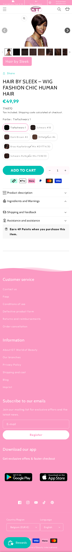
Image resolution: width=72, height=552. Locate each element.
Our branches (12, 357)
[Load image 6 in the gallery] (49, 52)
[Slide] (4, 30)
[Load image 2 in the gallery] (16, 52)
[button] (59, 9)
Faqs (6, 296)
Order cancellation (15, 326)
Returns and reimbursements (22, 319)
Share (11, 73)
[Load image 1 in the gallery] (8, 52)
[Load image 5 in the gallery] (41, 52)
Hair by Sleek (17, 61)
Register (36, 435)
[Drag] (67, 30)
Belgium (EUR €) (19, 527)
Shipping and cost (14, 372)
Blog (6, 379)
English (48, 527)
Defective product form (18, 311)
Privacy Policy (12, 364)
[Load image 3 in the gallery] (24, 52)
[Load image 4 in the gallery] (33, 52)
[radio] (15, 128)
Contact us (10, 289)
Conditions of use (14, 304)
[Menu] (5, 9)
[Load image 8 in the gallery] (66, 52)
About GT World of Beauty (20, 349)
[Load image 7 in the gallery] (57, 52)
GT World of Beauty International (40, 547)
